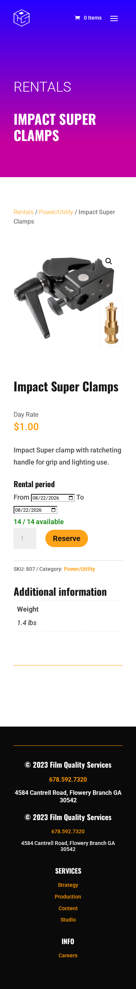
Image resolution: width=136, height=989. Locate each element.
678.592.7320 (68, 779)
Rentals (24, 212)
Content (68, 908)
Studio (68, 920)
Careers (68, 955)
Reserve (66, 538)
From (21, 497)
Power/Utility (56, 212)
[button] (109, 261)
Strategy (68, 885)
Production (68, 897)
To (80, 497)
